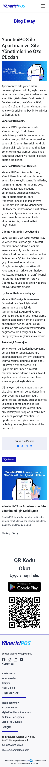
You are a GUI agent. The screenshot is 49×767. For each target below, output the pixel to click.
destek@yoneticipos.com (15, 750)
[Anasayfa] (14, 6)
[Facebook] (18, 445)
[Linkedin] (31, 445)
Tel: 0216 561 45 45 (12, 745)
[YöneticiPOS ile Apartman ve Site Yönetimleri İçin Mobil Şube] (24, 485)
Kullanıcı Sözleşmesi (13, 717)
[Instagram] (9, 659)
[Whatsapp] (27, 445)
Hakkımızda (8, 673)
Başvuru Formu (10, 707)
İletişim (6, 683)
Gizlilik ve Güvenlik (12, 721)
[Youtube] (21, 659)
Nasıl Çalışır (8, 687)
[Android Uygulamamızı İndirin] (24, 587)
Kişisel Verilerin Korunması (16, 712)
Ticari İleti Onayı (10, 702)
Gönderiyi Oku (9, 533)
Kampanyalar (9, 678)
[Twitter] (22, 445)
